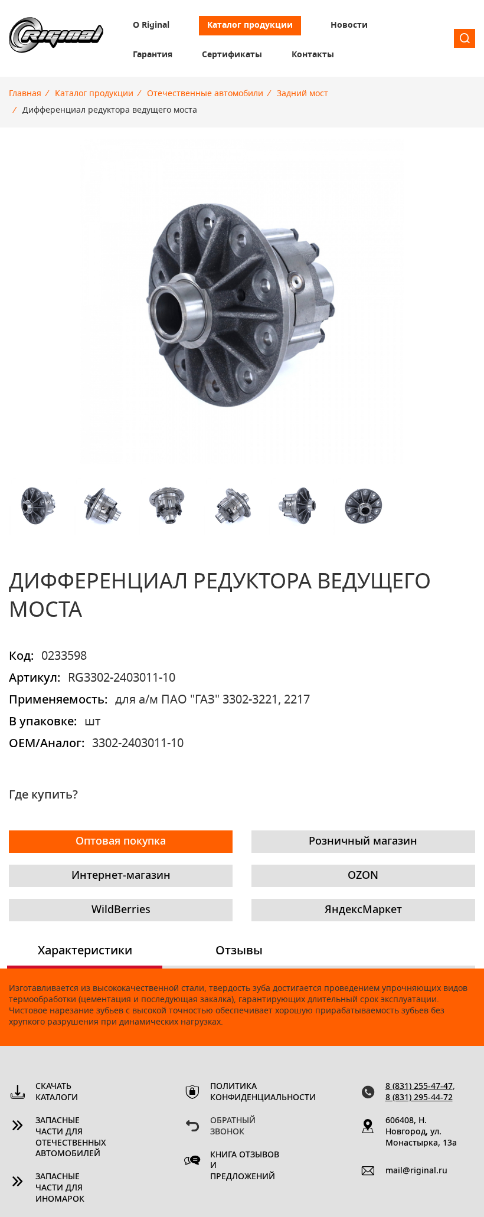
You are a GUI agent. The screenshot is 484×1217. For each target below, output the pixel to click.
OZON (363, 876)
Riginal (56, 38)
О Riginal (151, 25)
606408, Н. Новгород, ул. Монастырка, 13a (421, 1132)
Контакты (313, 55)
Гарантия (152, 55)
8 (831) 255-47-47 (419, 1086)
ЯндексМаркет (363, 910)
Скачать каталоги (56, 1092)
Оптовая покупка (121, 841)
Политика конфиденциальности (246, 1092)
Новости (349, 25)
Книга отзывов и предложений (244, 1166)
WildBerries (121, 910)
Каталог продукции (250, 25)
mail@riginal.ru (416, 1171)
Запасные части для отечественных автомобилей (70, 1138)
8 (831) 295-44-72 (419, 1098)
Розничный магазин (363, 841)
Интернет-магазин (121, 876)
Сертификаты (232, 55)
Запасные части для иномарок (59, 1188)
